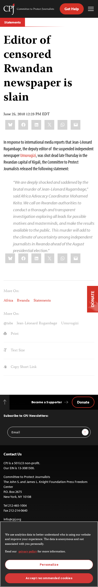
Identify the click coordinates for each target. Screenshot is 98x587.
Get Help (71, 8)
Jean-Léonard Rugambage (37, 323)
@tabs (8, 323)
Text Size (17, 350)
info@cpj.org (12, 519)
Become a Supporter (46, 402)
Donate (83, 402)
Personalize (49, 564)
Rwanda (23, 301)
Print (14, 334)
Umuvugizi (28, 155)
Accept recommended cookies (49, 578)
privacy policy (28, 551)
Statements (12, 22)
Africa (8, 301)
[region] (49, 554)
